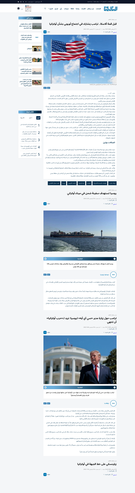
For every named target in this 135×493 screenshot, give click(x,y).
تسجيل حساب (30, 2)
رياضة (77, 8)
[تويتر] (23, 1)
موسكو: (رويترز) (104, 275)
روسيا (63, 183)
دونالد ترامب (112, 183)
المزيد (51, 8)
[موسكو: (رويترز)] (113, 275)
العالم (110, 19)
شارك (48, 32)
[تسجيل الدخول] (41, 2)
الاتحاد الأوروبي (72, 183)
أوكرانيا (89, 183)
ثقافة (72, 8)
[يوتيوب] (18, 1)
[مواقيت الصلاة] (18, 8)
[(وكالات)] (113, 403)
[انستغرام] (20, 1)
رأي (61, 8)
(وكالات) (106, 403)
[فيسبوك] (25, 1)
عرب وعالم (91, 8)
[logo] (111, 9)
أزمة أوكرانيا (81, 183)
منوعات (66, 8)
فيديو (56, 8)
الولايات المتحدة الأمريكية (100, 183)
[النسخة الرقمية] (28, 9)
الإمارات (98, 8)
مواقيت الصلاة (96, 2)
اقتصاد (83, 8)
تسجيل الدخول (37, 2)
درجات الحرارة (90, 2)
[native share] (45, 31)
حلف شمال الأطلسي (54, 183)
